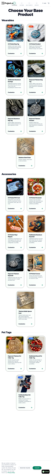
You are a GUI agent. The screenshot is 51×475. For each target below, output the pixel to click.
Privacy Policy (11, 472)
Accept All (37, 467)
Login (45, 3)
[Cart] (48, 3)
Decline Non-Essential (25, 467)
